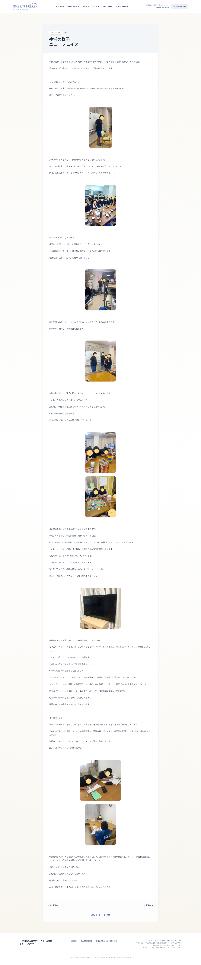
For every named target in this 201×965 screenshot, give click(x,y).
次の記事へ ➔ (148, 905)
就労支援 (96, 6)
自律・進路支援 (73, 6)
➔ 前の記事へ (53, 905)
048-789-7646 (162, 7)
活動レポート (108, 6)
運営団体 (74, 941)
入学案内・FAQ (122, 6)
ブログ (65, 32)
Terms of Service (121, 957)
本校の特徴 (60, 6)
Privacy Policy (108, 957)
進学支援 (85, 6)
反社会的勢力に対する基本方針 (106, 941)
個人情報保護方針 (87, 941)
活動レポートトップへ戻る (100, 915)
